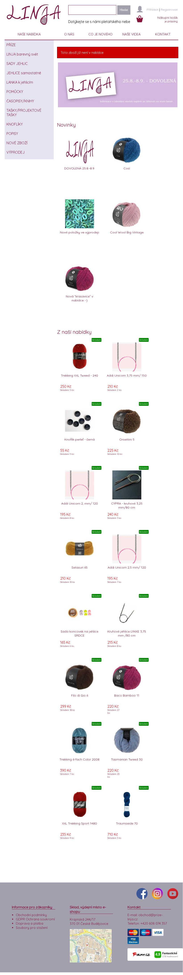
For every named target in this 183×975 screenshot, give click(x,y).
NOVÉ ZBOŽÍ (16, 143)
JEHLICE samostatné (23, 73)
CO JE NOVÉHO (100, 34)
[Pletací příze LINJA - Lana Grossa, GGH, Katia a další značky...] (35, 27)
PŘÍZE (11, 45)
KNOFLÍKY (14, 124)
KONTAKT (163, 34)
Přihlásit (152, 10)
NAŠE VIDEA (131, 34)
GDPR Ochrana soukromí (35, 919)
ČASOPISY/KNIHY (20, 101)
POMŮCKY (14, 91)
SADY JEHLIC (17, 63)
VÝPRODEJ (15, 152)
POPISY (12, 133)
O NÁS (69, 34)
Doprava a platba (29, 923)
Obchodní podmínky (31, 915)
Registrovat (169, 10)
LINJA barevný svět (22, 54)
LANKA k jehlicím (19, 82)
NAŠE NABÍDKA (29, 34)
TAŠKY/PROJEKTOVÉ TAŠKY (23, 112)
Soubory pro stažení (31, 928)
